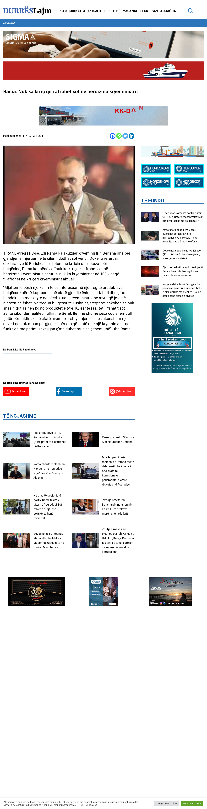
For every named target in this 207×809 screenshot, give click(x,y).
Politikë (114, 11)
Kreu (63, 11)
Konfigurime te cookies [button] (166, 803)
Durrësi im (77, 11)
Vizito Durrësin (164, 11)
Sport (145, 11)
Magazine (130, 11)
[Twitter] (125, 136)
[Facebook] (112, 136)
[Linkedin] (131, 136)
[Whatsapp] (119, 136)
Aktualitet (96, 11)
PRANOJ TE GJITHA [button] (192, 803)
